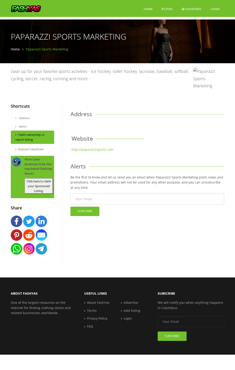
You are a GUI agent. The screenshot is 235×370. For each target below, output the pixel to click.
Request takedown (31, 149)
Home (148, 9)
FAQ (90, 326)
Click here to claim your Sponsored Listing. (39, 186)
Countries (192, 9)
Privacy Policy (97, 318)
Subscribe (85, 211)
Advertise (131, 302)
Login (215, 9)
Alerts (22, 126)
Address (24, 118)
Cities (168, 9)
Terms (92, 310)
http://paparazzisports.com (92, 149)
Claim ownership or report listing (30, 137)
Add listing (132, 310)
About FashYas (98, 302)
